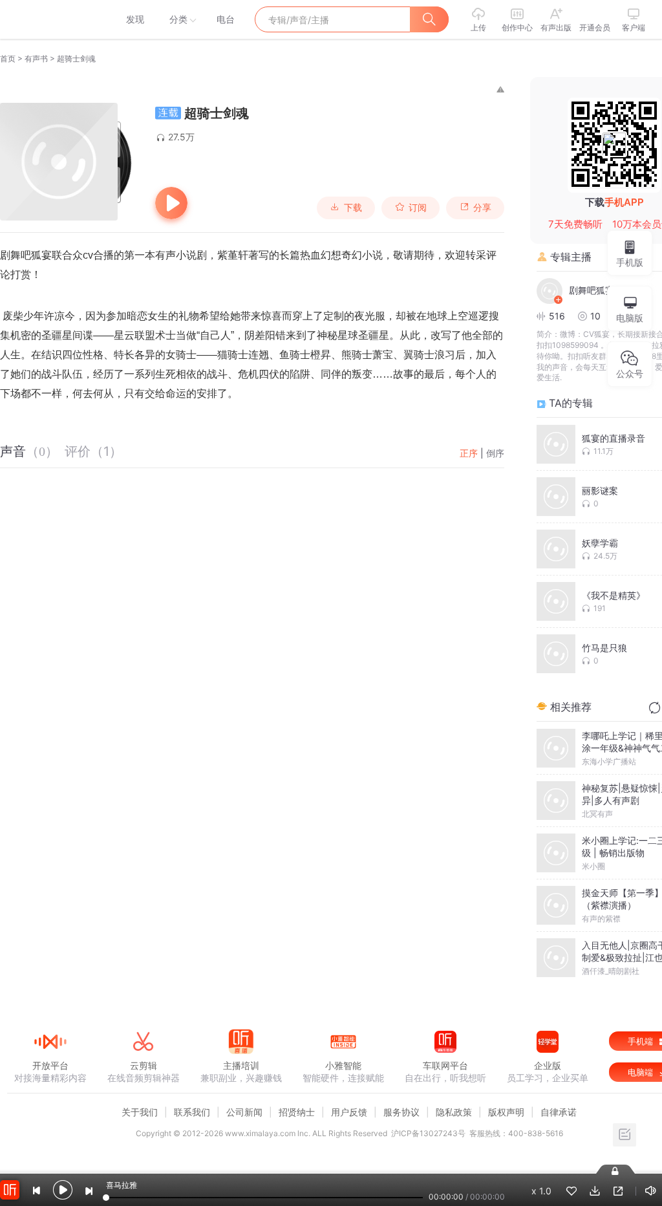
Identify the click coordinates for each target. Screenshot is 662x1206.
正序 (469, 452)
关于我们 (140, 1111)
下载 (353, 207)
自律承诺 (558, 1111)
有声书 (36, 58)
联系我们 (192, 1111)
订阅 (418, 207)
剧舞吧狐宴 (591, 290)
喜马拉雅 (50, 19)
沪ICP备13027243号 (428, 1133)
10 (595, 315)
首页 (8, 58)
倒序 (495, 452)
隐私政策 (454, 1111)
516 (557, 315)
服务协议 (401, 1111)
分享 (482, 207)
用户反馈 (349, 1111)
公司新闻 (244, 1111)
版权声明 (506, 1111)
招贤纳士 (297, 1111)
